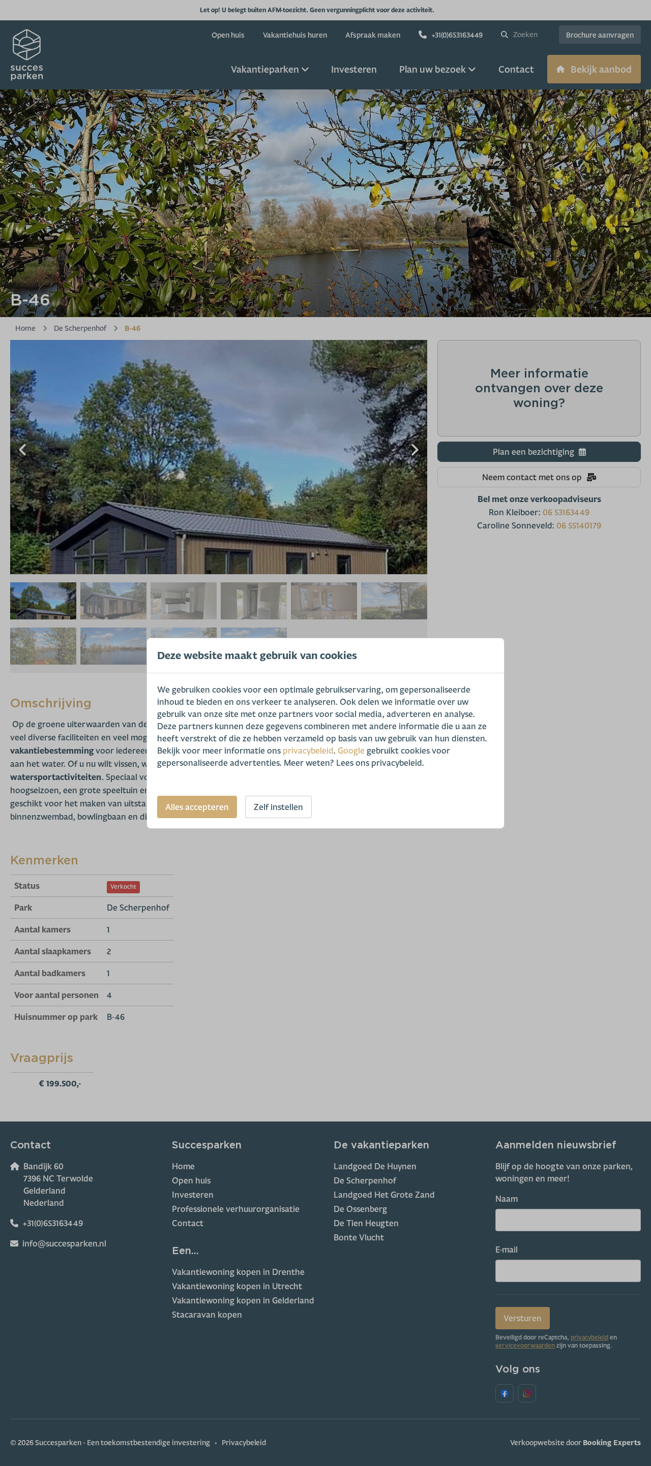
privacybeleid (308, 750)
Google (351, 750)
